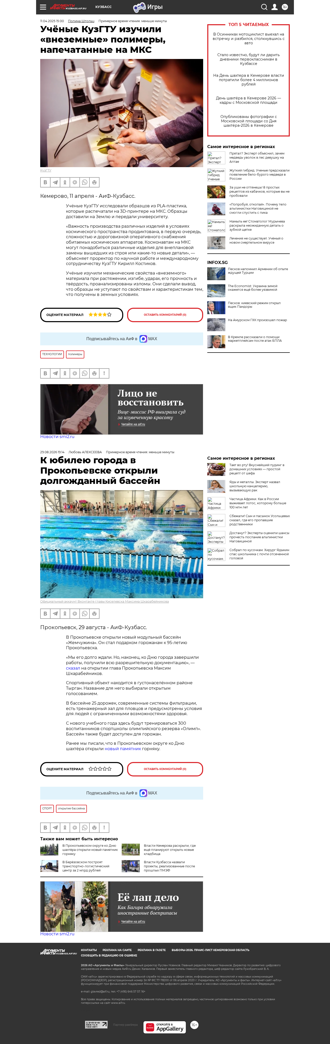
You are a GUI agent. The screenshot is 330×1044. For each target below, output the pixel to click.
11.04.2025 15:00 (52, 21)
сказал (73, 668)
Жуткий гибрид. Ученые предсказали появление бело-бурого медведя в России (259, 174)
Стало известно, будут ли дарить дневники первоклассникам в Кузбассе (248, 59)
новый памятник (123, 748)
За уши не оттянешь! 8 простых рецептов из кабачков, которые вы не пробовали (259, 191)
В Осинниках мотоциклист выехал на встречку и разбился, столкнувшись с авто (249, 38)
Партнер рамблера (125, 1024)
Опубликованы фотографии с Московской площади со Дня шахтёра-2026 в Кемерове (248, 121)
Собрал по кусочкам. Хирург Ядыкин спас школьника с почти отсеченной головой (259, 554)
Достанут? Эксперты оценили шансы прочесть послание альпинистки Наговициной (259, 537)
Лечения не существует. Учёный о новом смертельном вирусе (256, 240)
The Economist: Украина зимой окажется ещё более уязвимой (252, 288)
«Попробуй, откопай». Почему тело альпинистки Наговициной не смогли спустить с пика (257, 208)
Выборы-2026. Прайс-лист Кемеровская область (210, 950)
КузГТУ (45, 170)
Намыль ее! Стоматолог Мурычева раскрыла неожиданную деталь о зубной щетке (257, 225)
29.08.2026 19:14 (52, 452)
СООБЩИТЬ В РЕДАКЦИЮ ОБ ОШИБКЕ (109, 955)
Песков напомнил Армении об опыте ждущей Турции (258, 271)
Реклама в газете (152, 950)
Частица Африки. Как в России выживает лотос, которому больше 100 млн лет (257, 503)
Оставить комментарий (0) (165, 314)
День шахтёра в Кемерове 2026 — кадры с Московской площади (248, 100)
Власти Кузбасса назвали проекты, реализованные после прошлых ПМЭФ (169, 866)
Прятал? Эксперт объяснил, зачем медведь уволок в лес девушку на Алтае (256, 157)
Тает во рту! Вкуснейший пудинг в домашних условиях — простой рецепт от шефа (256, 469)
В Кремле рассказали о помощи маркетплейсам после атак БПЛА (255, 339)
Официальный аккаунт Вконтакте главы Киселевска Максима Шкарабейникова (104, 601)
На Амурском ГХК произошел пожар (257, 320)
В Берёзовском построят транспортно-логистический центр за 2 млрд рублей (85, 866)
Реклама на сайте (117, 950)
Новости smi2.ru (57, 436)
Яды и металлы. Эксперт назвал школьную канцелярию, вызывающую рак (254, 486)
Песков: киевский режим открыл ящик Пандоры (254, 305)
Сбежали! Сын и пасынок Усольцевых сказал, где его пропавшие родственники (259, 520)
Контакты (89, 950)
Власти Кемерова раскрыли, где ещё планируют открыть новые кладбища (170, 850)
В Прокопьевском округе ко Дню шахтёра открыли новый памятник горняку (90, 850)
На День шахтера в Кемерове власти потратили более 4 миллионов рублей (248, 80)
